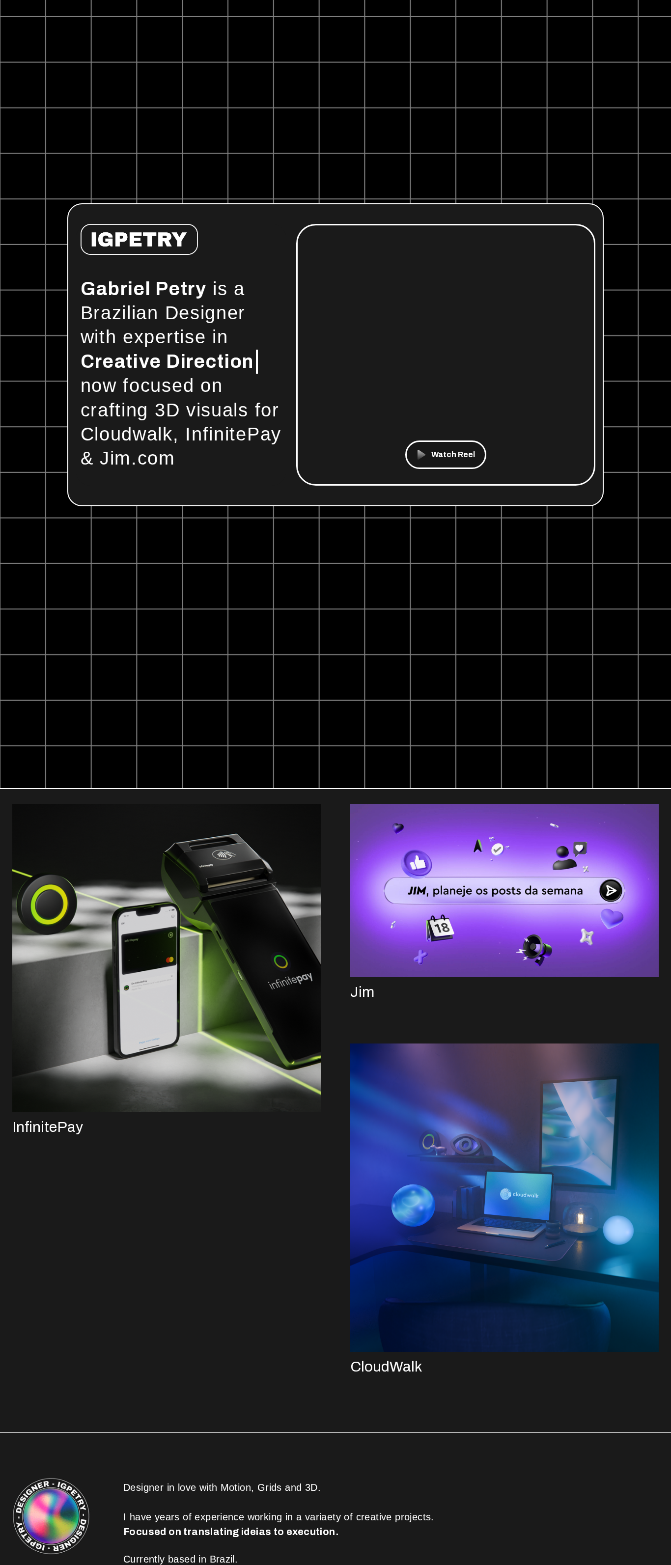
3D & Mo (120, 362)
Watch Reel (453, 454)
